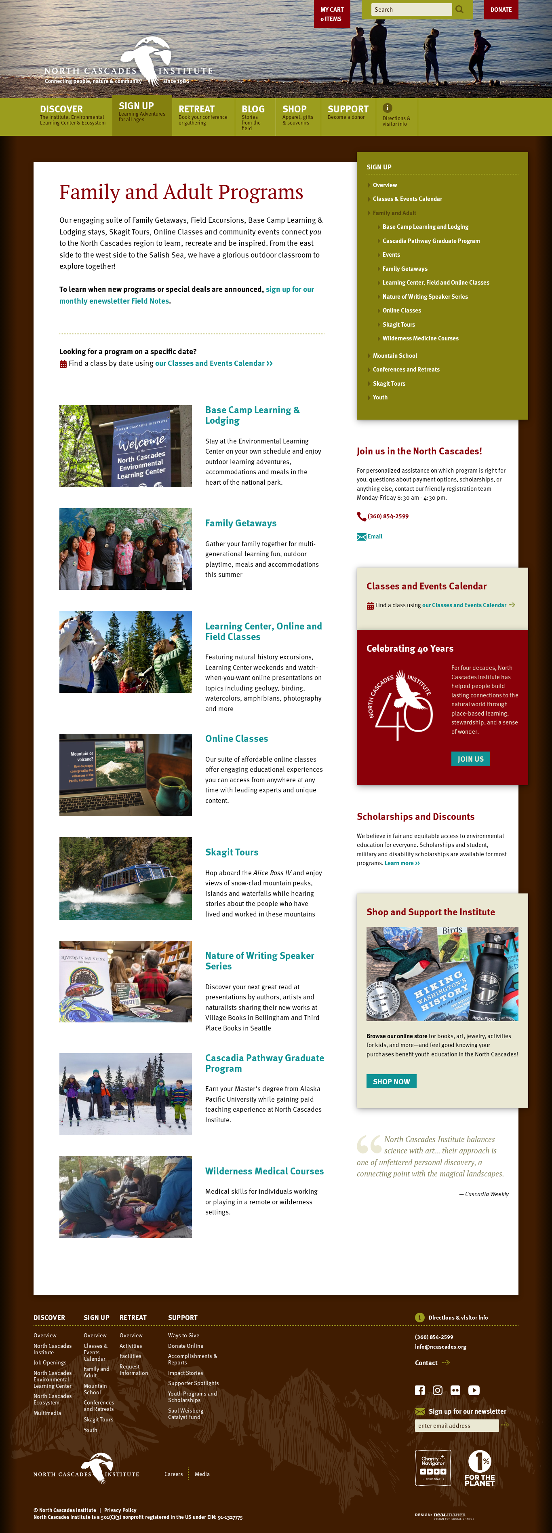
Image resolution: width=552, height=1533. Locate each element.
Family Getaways (241, 522)
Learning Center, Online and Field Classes (263, 631)
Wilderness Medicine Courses (421, 338)
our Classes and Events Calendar (464, 604)
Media (202, 1473)
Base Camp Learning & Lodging (252, 414)
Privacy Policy (120, 1510)
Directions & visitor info (458, 1317)
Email (374, 536)
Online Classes (236, 738)
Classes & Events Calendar (407, 198)
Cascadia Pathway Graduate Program (264, 1062)
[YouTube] (474, 1392)
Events (391, 254)
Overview (385, 184)
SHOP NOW (391, 1081)
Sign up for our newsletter (467, 1411)
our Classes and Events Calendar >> (214, 363)
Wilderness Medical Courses (264, 1170)
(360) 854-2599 (434, 1337)
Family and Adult (394, 212)
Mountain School (395, 355)
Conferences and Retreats (406, 369)
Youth (380, 397)
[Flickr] (455, 1392)
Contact (426, 1363)
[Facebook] (420, 1392)
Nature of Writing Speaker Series (259, 960)
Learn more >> (402, 862)
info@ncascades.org (440, 1346)
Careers (173, 1473)
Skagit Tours (232, 852)
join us (471, 758)
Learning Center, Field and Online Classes (436, 282)
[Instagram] (437, 1392)
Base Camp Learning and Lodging (425, 226)
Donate (501, 9)
